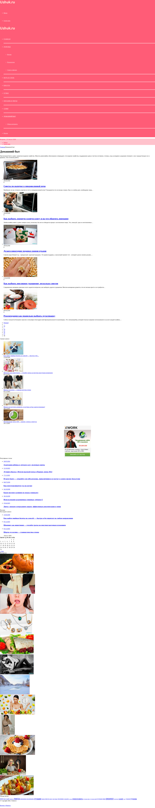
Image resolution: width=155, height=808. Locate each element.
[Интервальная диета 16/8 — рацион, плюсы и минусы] (13, 420)
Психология (11, 62)
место (50, 799)
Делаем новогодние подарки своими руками (25, 251)
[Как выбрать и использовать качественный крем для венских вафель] (17, 754)
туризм (128, 799)
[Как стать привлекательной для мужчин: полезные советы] (13, 774)
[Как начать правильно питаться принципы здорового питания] (17, 714)
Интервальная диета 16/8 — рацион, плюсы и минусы (20, 421)
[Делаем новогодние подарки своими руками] (20, 244)
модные (55, 799)
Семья (6, 108)
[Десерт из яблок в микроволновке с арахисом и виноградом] (17, 573)
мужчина (61, 799)
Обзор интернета (12, 124)
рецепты (116, 799)
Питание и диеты (10, 101)
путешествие (86, 799)
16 (4, 332)
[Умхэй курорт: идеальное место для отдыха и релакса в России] (15, 694)
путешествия (101, 799)
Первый (6, 323)
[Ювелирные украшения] (16, 633)
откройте (66, 799)
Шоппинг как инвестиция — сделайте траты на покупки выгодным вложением (28, 373)
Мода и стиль (9, 77)
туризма (133, 799)
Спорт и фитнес (12, 70)
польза (70, 799)
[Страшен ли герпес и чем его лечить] (17, 613)
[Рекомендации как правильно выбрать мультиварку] (20, 309)
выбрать (11, 799)
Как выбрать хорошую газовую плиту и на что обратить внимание (36, 218)
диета (17, 798)
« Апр (2, 551)
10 (4, 326)
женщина (23, 799)
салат (121, 799)
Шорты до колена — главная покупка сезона (17, 390)
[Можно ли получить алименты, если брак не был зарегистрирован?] (13, 405)
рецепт (110, 798)
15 (4, 331)
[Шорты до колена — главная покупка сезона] (13, 388)
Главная (2, 147)
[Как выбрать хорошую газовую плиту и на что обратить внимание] (20, 211)
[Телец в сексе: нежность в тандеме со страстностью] (17, 673)
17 (4, 334)
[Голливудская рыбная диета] (17, 653)
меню (43, 799)
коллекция (30, 799)
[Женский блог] (9, 4)
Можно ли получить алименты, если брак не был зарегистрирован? (24, 407)
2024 (1, 799)
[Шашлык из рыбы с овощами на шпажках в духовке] (17, 794)
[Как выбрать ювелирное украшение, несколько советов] (20, 276)
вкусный (6, 799)
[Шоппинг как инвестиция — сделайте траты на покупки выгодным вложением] (13, 371)
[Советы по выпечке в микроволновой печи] (20, 179)
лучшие (37, 798)
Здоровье (7, 47)
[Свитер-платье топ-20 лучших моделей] (7, 734)
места (47, 799)
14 (4, 329)
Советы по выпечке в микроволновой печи (25, 186)
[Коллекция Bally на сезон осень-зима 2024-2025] (17, 593)
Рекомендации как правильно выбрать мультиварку (29, 316)
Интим (9, 54)
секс (124, 799)
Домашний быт (10, 116)
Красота (7, 85)
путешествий (93, 799)
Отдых (6, 93)
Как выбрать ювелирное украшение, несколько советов (31, 283)
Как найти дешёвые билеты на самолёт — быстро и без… (21, 355)
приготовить (77, 799)
